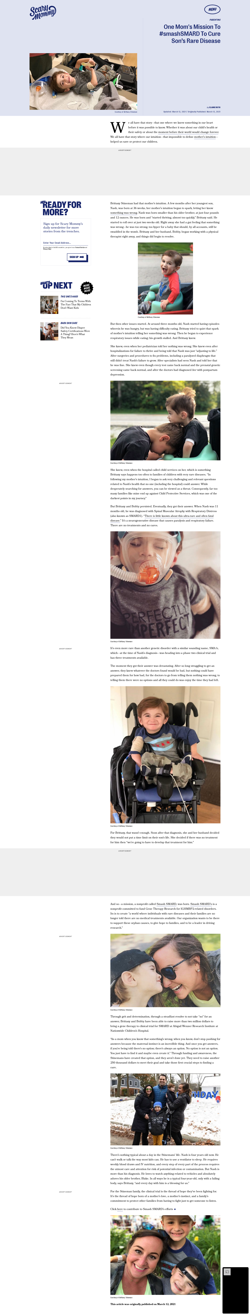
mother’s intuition (205, 137)
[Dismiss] (245, 1270)
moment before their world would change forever (188, 132)
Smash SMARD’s (201, 904)
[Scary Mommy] (43, 12)
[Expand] (225, 1270)
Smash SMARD (166, 904)
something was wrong (123, 213)
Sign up (74, 257)
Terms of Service (80, 247)
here (120, 1209)
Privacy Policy (47, 249)
